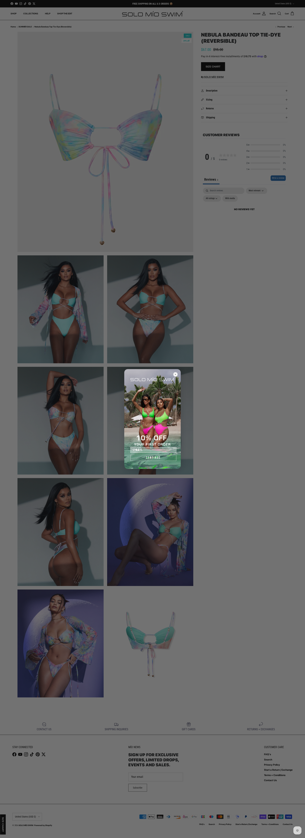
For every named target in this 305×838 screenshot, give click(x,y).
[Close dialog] (175, 374)
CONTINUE (153, 458)
